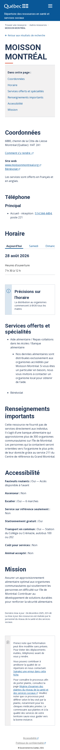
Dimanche (52, 246)
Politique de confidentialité (30, 743)
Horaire (12, 85)
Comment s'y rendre (18, 153)
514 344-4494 (43, 213)
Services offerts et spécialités (26, 91)
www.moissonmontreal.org (22, 165)
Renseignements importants (25, 97)
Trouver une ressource (15, 25)
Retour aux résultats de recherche (26, 35)
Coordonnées (16, 79)
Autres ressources (38, 25)
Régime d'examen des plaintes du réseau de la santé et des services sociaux (30, 690)
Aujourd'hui (14, 246)
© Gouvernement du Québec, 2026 (31, 748)
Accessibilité (15, 103)
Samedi (34, 246)
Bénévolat (11, 169)
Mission (13, 110)
